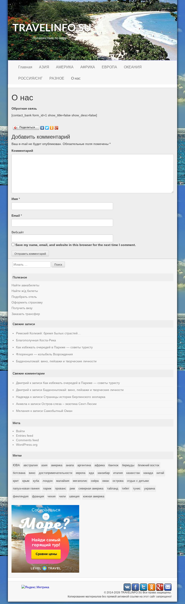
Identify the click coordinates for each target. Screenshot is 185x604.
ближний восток (148, 465)
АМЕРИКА (65, 67)
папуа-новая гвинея (26, 488)
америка (56, 465)
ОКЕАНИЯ (133, 67)
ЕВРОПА (109, 67)
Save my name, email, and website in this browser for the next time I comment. (75, 245)
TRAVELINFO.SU (51, 28)
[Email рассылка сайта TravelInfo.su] (167, 587)
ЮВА (16, 465)
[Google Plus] (56, 127)
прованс (60, 488)
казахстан (133, 473)
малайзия (62, 480)
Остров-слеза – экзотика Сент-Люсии (69, 404)
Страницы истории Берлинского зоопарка (74, 397)
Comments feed (27, 440)
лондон (48, 480)
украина (149, 488)
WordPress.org (26, 444)
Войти (20, 431)
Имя (15, 199)
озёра (95, 480)
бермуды (128, 465)
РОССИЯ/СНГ (30, 78)
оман (105, 480)
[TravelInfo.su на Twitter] (143, 587)
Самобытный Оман (58, 411)
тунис (137, 488)
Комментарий (22, 150)
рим (72, 488)
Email (16, 215)
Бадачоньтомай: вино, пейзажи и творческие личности (56, 361)
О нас (76, 78)
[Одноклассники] (51, 127)
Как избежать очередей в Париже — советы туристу (54, 347)
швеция (74, 496)
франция (38, 496)
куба (36, 480)
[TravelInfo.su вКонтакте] (127, 587)
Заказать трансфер (26, 313)
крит (16, 480)
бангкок (113, 465)
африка (100, 465)
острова (118, 480)
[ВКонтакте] (42, 127)
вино (32, 473)
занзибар (103, 473)
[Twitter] (47, 127)
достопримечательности (55, 473)
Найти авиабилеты (25, 285)
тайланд (112, 488)
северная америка (91, 488)
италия (118, 473)
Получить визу (22, 307)
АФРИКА (87, 67)
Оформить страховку (27, 302)
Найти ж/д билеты (25, 290)
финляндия (20, 496)
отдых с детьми (138, 480)
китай (160, 473)
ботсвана (19, 473)
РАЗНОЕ (56, 78)
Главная (25, 67)
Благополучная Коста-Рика (36, 340)
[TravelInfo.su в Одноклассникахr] (151, 587)
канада (148, 473)
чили (62, 496)
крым (25, 480)
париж (47, 488)
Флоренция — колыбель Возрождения (44, 354)
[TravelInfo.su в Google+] (159, 587)
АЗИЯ (44, 67)
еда (91, 473)
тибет (125, 488)
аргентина (84, 465)
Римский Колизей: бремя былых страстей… (48, 333)
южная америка (93, 496)
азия (44, 465)
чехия (52, 496)
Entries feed (24, 435)
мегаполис (80, 480)
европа (80, 473)
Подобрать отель (24, 296)
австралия (30, 465)
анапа (70, 465)
